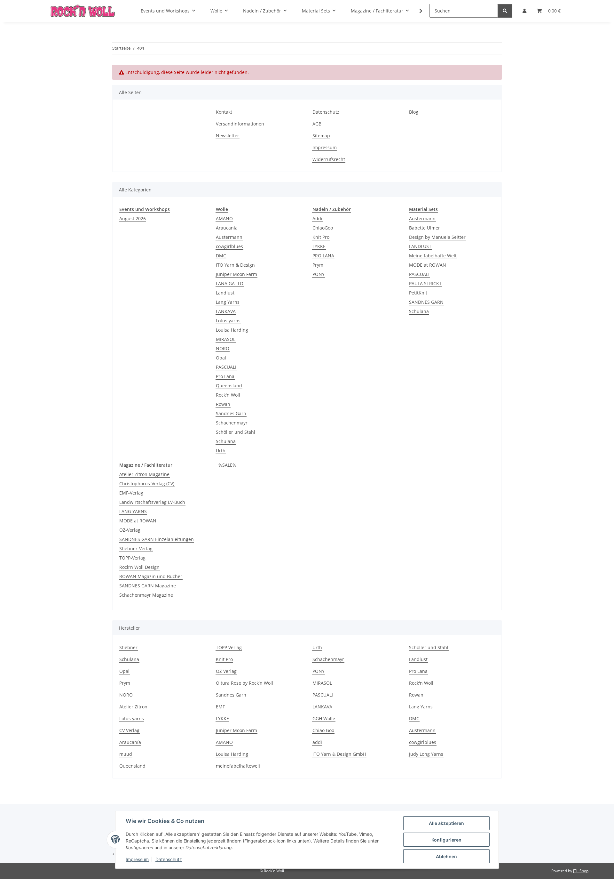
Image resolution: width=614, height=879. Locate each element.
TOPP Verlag (229, 647)
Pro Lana (225, 376)
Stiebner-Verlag (136, 548)
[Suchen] (505, 11)
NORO (222, 348)
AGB (316, 124)
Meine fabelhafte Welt (433, 256)
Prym (317, 265)
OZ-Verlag (129, 530)
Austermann (229, 237)
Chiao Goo (323, 730)
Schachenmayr (232, 423)
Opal (221, 358)
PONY (318, 274)
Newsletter (227, 136)
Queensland (229, 386)
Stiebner (128, 647)
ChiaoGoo (322, 228)
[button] (416, 11)
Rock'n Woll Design (139, 567)
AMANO (224, 218)
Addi (317, 218)
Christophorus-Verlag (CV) (146, 483)
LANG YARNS (133, 511)
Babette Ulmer (424, 228)
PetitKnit (418, 293)
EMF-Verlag (131, 493)
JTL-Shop (580, 871)
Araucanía (227, 228)
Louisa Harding (232, 330)
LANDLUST (420, 246)
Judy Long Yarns (426, 754)
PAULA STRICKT (425, 283)
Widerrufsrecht (328, 159)
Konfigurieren (446, 840)
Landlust (225, 293)
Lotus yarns (228, 321)
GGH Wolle (323, 718)
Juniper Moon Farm (236, 274)
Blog (413, 112)
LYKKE (319, 246)
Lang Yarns (228, 302)
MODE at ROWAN (427, 265)
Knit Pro (320, 237)
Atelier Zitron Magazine (144, 474)
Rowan (223, 404)
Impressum (137, 859)
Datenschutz (168, 859)
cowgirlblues (229, 246)
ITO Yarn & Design (235, 265)
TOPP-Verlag (132, 558)
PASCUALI (226, 367)
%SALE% (227, 465)
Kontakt (224, 112)
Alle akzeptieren (446, 823)
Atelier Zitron (133, 707)
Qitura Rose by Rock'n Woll (244, 683)
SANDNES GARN (426, 302)
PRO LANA (323, 256)
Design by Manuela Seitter (437, 237)
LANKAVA (226, 311)
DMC (221, 256)
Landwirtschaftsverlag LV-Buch (152, 502)
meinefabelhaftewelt (238, 766)
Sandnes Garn (231, 413)
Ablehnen (446, 856)
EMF (220, 707)
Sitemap (321, 136)
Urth (220, 451)
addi (317, 742)
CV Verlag (129, 730)
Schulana (226, 441)
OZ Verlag (226, 671)
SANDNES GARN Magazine (147, 586)
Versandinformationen (240, 124)
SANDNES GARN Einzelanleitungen (156, 539)
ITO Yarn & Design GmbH (339, 754)
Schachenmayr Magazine (146, 595)
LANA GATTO (229, 283)
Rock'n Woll (228, 395)
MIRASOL (225, 339)
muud (125, 754)
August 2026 (132, 218)
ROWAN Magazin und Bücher (150, 576)
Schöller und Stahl (235, 432)
